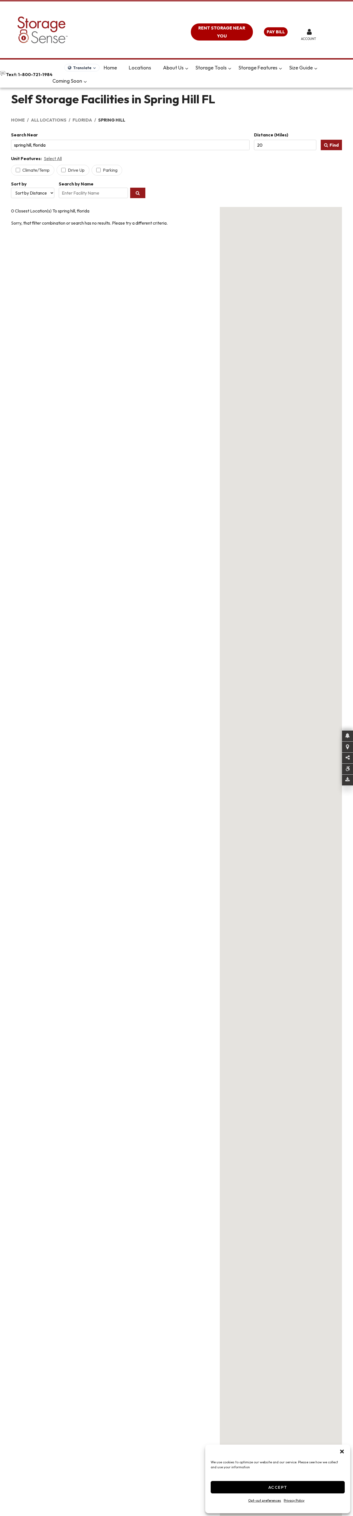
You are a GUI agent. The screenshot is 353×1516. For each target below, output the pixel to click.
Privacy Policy (294, 1500)
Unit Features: (26, 158)
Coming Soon (67, 81)
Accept (277, 1487)
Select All (53, 158)
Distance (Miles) (271, 135)
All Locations (48, 120)
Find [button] (334, 145)
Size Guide (301, 67)
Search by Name (76, 184)
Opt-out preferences (264, 1500)
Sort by (19, 184)
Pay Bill (276, 31)
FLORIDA (82, 120)
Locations (140, 67)
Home (110, 67)
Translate (82, 67)
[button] (342, 1451)
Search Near (24, 135)
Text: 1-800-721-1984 (28, 74)
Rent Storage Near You (221, 32)
